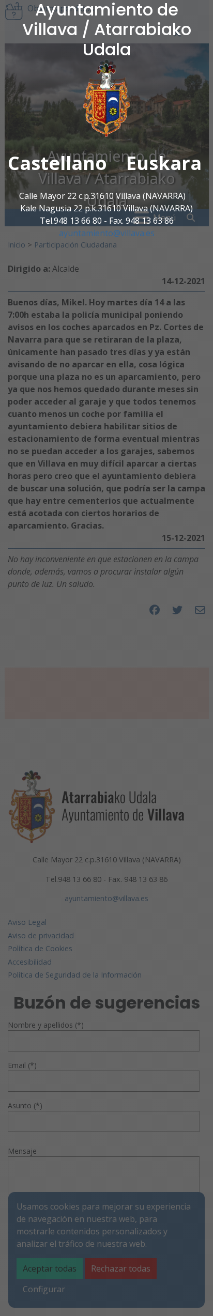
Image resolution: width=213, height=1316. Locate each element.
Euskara (164, 163)
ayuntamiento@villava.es (107, 233)
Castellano (57, 163)
